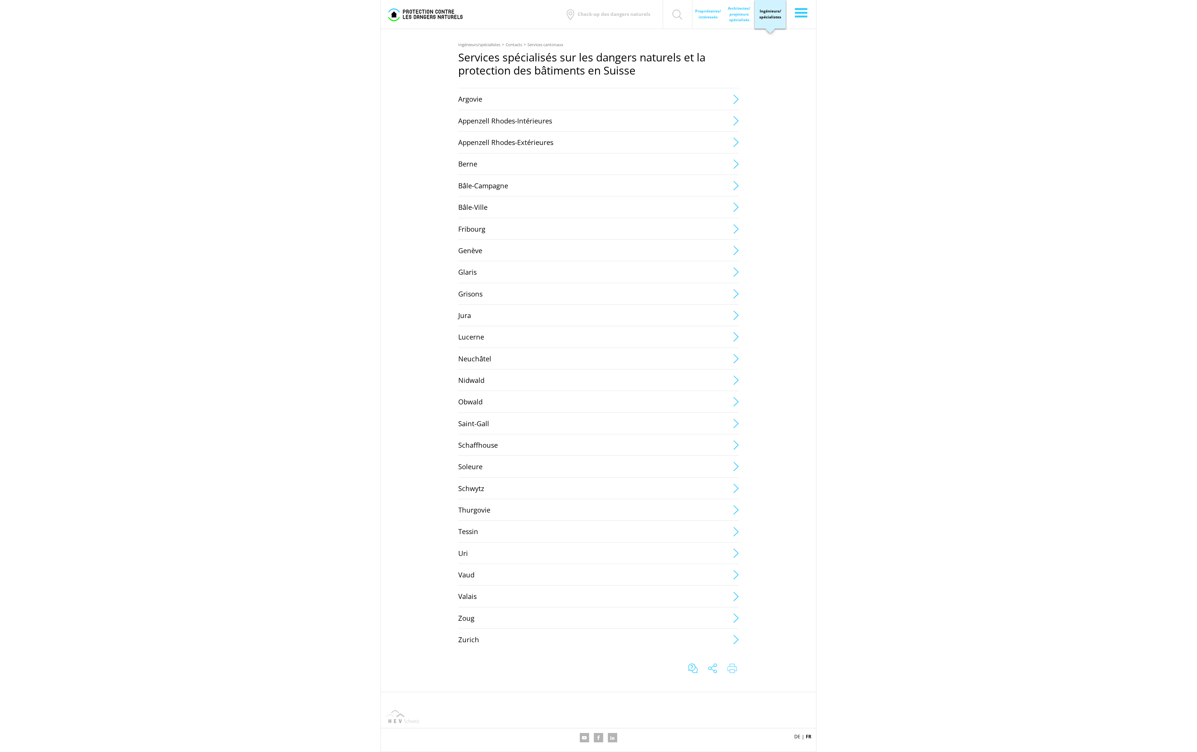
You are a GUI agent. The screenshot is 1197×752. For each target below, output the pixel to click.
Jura (464, 315)
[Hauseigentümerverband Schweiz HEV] (402, 716)
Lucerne (471, 336)
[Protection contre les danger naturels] (425, 14)
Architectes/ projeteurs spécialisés (739, 14)
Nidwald (471, 380)
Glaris (467, 272)
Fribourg (471, 229)
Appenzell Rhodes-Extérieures (505, 142)
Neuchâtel (474, 358)
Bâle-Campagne (483, 185)
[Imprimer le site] (732, 669)
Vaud (466, 574)
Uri (463, 553)
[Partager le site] (712, 669)
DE (797, 736)
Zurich (468, 639)
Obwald (470, 401)
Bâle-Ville (473, 207)
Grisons (470, 293)
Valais (467, 596)
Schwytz (471, 488)
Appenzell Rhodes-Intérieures (505, 120)
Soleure (470, 466)
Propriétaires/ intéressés (708, 14)
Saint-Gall (473, 423)
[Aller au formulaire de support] (692, 669)
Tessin (468, 531)
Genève (470, 250)
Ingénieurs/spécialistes (479, 44)
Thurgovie (474, 509)
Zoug (466, 618)
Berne (467, 163)
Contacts (514, 44)
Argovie (470, 99)
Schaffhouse (478, 445)
